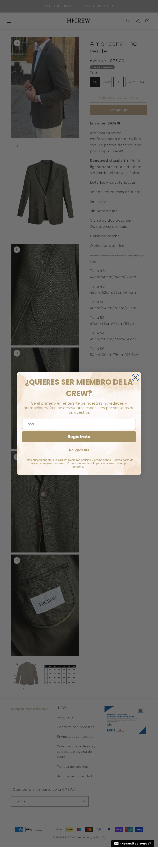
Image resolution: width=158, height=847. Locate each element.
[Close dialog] (135, 377)
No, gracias (79, 450)
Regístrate (79, 437)
